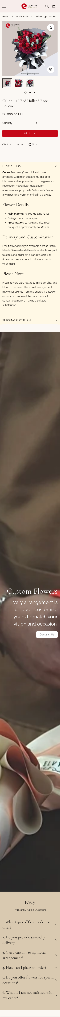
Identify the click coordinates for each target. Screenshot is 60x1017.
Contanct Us (47, 634)
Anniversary (22, 16)
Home (5, 16)
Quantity (7, 122)
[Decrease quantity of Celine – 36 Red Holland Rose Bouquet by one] (19, 123)
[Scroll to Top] (54, 1000)
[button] (54, 6)
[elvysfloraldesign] (30, 6)
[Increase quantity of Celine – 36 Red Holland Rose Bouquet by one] (53, 123)
